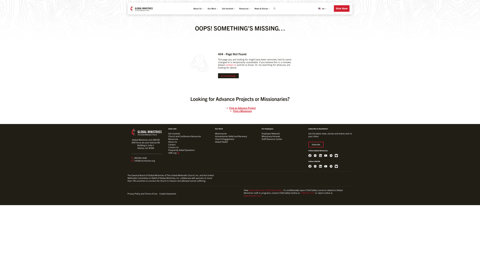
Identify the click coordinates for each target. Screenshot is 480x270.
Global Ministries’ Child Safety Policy (265, 190)
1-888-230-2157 (307, 193)
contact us (231, 64)
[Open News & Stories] (269, 8)
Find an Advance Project (242, 108)
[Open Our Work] (217, 8)
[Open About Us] (203, 8)
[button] (342, 8)
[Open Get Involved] (234, 8)
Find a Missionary (242, 110)
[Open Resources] (249, 8)
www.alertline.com (252, 195)
